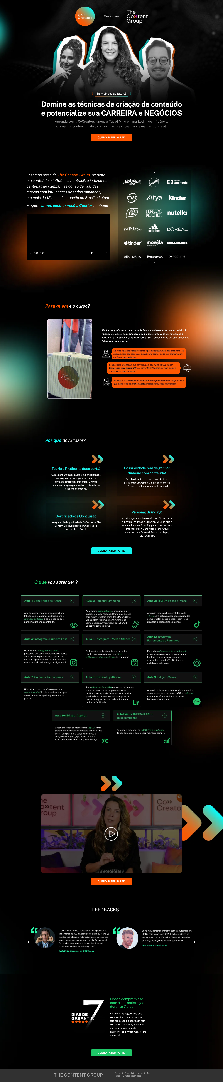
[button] (28, 942)
